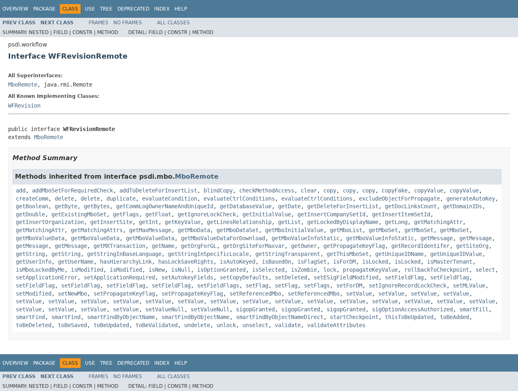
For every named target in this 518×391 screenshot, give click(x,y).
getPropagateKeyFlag (354, 246)
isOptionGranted (221, 269)
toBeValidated (157, 325)
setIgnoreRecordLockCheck (407, 285)
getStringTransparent (287, 254)
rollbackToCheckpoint (436, 269)
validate (288, 325)
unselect (255, 325)
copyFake (395, 190)
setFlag (257, 285)
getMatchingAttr (438, 222)
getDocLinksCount (411, 206)
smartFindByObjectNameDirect (279, 317)
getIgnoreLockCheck (207, 214)
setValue (359, 293)
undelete (197, 325)
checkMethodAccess (266, 190)
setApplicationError (46, 277)
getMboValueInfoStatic (306, 238)
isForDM (344, 261)
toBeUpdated (111, 325)
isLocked (375, 261)
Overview (15, 9)
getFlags (126, 214)
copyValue (428, 190)
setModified (33, 293)
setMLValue (469, 285)
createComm (32, 198)
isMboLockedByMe (40, 269)
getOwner (304, 246)
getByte (66, 206)
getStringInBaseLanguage (124, 254)
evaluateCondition (169, 198)
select (485, 269)
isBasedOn (276, 261)
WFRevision (24, 105)
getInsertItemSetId (401, 214)
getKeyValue (182, 222)
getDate (289, 206)
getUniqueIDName (399, 254)
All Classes (173, 22)
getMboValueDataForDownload (223, 238)
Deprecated (133, 9)
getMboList (346, 230)
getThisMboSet (348, 254)
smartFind (30, 317)
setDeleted (291, 277)
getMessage (436, 238)
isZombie (304, 269)
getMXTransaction (119, 246)
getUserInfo (33, 261)
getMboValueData (40, 238)
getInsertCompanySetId (331, 214)
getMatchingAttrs (97, 230)
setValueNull (164, 309)
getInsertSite (111, 222)
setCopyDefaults (244, 277)
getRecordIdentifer (420, 246)
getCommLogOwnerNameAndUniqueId (164, 206)
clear (309, 190)
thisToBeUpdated (409, 317)
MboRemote (22, 84)
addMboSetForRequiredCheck (72, 190)
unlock (226, 325)
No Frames (127, 22)
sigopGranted (255, 309)
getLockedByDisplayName (342, 222)
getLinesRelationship (239, 222)
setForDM (349, 285)
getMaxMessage (150, 230)
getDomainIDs (462, 206)
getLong (396, 222)
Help (180, 9)
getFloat (158, 214)
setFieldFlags (218, 285)
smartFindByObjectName (121, 317)
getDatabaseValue (246, 206)
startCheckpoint (354, 317)
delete (64, 198)
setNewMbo (72, 293)
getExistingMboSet (78, 214)
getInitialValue (266, 214)
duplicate (121, 198)
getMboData (194, 230)
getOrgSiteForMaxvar (253, 246)
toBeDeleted (33, 325)
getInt (148, 222)
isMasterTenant (449, 261)
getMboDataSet (238, 230)
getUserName (75, 261)
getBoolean (32, 206)
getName (163, 246)
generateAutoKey (470, 198)
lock (329, 269)
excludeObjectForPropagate (399, 198)
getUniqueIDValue (456, 254)
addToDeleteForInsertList (158, 190)
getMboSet (383, 230)
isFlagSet (312, 261)
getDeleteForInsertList (342, 206)
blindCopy (218, 190)
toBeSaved (72, 325)
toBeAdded (454, 317)
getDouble (30, 214)
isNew (157, 269)
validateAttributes (336, 325)
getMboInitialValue (294, 230)
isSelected (268, 269)
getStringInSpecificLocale (208, 254)
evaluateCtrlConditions (239, 198)
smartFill (473, 309)
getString (30, 254)
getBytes (97, 206)
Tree (106, 9)
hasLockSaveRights (185, 261)
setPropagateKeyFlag (124, 293)
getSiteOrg (472, 246)
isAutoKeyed (237, 261)
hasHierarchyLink (126, 261)
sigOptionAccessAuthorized (412, 309)
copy (329, 190)
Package (44, 9)
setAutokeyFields (187, 277)
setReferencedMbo (255, 293)
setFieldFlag (404, 277)
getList (289, 222)
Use (90, 9)
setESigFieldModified (346, 277)
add (20, 190)
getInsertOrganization (50, 222)
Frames (98, 22)
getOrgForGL (199, 246)
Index (162, 9)
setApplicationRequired (119, 277)
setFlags (317, 285)
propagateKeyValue (370, 269)
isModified (87, 269)
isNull (181, 269)
